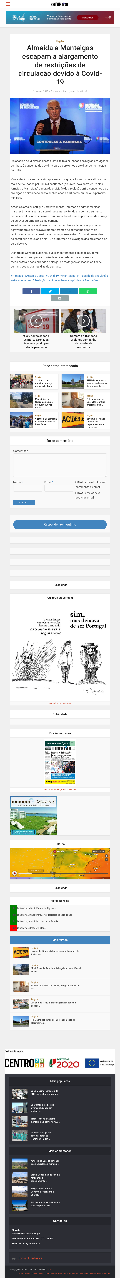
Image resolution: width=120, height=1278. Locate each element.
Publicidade (51, 1274)
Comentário (20, 451)
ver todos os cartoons (60, 703)
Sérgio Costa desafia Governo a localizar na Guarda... (42, 1191)
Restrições (91, 280)
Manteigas (68, 275)
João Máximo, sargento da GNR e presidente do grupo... (45, 1092)
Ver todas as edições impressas (60, 789)
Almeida (18, 275)
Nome (18, 482)
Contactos (63, 1274)
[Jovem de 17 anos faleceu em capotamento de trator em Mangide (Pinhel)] (22, 952)
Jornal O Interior (30, 1258)
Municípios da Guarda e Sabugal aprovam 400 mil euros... (56, 970)
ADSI (49, 1269)
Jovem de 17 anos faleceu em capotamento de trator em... (55, 953)
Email (48, 482)
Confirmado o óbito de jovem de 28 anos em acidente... (42, 1108)
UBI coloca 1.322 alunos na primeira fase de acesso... (53, 1004)
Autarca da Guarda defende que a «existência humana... (45, 1162)
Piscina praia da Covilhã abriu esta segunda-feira (45, 1204)
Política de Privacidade (100, 1274)
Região (60, 41)
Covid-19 (53, 275)
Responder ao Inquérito (60, 524)
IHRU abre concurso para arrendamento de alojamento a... (97, 383)
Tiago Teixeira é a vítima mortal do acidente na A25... (45, 1120)
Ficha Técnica (38, 1274)
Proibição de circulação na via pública (58, 280)
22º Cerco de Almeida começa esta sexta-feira (43, 383)
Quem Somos (24, 1274)
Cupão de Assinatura (78, 1274)
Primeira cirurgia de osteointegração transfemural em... (41, 1135)
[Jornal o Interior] (60, 3)
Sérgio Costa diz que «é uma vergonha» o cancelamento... (45, 1177)
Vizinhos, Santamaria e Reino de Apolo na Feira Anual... (46, 422)
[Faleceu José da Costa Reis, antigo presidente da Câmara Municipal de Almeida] (22, 986)
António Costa (35, 275)
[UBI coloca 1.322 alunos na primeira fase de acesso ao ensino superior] (22, 1004)
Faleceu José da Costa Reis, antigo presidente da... (96, 402)
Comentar (55, 91)
